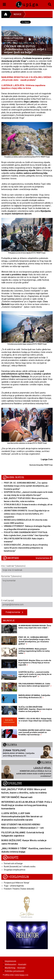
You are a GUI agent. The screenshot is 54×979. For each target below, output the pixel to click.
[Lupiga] (27, 4)
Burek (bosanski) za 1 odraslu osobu (19, 866)
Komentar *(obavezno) (11, 576)
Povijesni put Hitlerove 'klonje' (16, 883)
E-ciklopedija (16, 877)
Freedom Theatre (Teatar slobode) (19, 889)
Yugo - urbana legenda (14, 886)
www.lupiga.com (21, 975)
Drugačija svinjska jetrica (14, 870)
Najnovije (9, 620)
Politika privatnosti (14, 971)
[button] (4, 4)
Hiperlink (12, 783)
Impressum (10, 961)
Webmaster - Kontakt (15, 964)
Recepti (10, 857)
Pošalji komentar (14, 612)
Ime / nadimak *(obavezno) (13, 566)
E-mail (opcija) (7, 600)
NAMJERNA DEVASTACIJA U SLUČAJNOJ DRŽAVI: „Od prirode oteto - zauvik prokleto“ (26, 78)
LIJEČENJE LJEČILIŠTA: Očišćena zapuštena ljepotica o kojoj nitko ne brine (23, 86)
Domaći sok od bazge (13, 863)
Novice (17, 14)
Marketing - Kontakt (15, 967)
